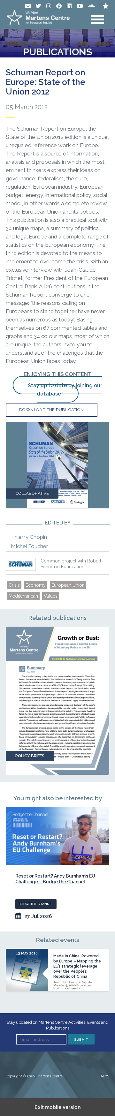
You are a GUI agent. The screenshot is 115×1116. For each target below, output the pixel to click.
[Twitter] (38, 6)
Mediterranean (23, 596)
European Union (68, 585)
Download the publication (51, 409)
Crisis (14, 585)
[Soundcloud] (91, 6)
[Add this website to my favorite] (106, 6)
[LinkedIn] (69, 6)
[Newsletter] (28, 6)
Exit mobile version (57, 1107)
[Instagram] (48, 6)
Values (50, 596)
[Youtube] (80, 6)
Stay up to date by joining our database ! (65, 389)
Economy (36, 585)
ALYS (105, 1076)
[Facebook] (59, 6)
